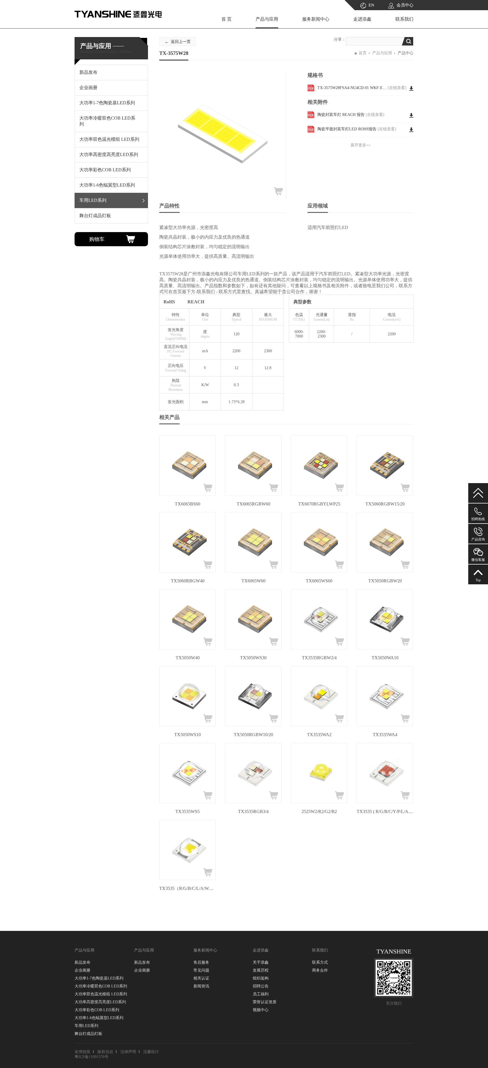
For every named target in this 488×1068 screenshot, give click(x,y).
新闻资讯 (201, 986)
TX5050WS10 (187, 734)
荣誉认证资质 (264, 1002)
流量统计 (151, 1052)
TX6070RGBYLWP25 (319, 503)
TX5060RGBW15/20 (385, 503)
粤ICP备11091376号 (91, 1057)
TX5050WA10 (385, 657)
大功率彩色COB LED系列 (97, 1010)
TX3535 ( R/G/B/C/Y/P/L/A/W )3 (385, 811)
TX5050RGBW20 (385, 580)
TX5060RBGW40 (187, 580)
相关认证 (201, 978)
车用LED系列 (86, 1026)
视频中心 (261, 1010)
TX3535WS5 (187, 811)
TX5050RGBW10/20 (253, 734)
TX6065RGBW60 (253, 503)
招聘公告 (261, 986)
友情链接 (82, 1052)
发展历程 (261, 970)
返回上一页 (181, 42)
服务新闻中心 (315, 19)
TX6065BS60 (187, 503)
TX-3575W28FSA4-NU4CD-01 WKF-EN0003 (361, 88)
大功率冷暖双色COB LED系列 (101, 986)
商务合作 (320, 970)
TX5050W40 (188, 657)
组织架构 (261, 978)
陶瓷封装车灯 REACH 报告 (350, 115)
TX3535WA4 (385, 734)
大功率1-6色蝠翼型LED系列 (99, 1018)
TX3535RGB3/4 (253, 811)
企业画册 (82, 970)
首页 (363, 53)
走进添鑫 (362, 19)
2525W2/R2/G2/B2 (319, 811)
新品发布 (82, 962)
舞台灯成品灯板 (88, 1034)
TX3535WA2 (319, 734)
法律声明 (128, 1052)
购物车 (96, 239)
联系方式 (320, 962)
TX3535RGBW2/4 (319, 657)
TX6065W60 (253, 580)
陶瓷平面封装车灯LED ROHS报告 (356, 129)
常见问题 (201, 970)
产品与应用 (267, 19)
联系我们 (404, 19)
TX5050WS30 (253, 657)
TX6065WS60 (319, 580)
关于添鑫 (261, 962)
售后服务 (201, 962)
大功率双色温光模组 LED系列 (101, 994)
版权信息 (105, 1052)
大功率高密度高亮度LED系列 (100, 1002)
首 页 (226, 19)
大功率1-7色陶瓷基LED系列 (99, 978)
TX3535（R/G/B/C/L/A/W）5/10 (187, 888)
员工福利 (261, 994)
